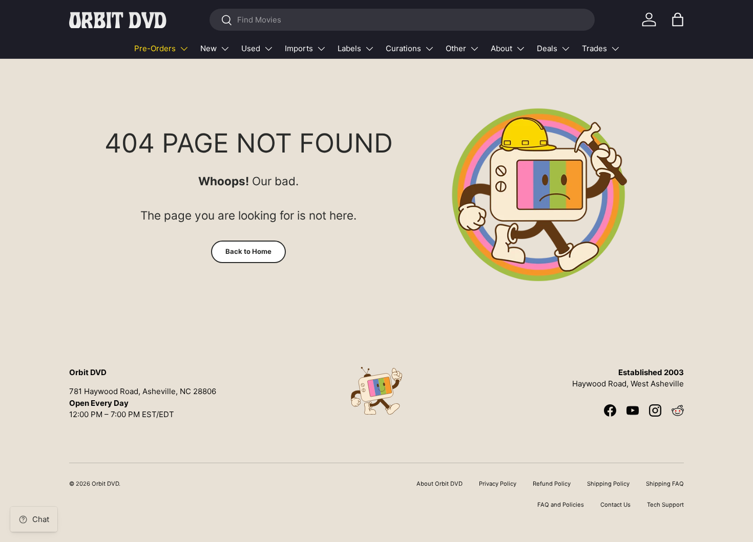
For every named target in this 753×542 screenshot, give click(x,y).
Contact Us (615, 504)
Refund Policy (552, 483)
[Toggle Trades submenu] (615, 48)
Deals (547, 48)
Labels (349, 48)
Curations (403, 48)
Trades (594, 48)
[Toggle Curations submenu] (429, 48)
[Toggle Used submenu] (268, 48)
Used (250, 48)
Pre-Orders (155, 48)
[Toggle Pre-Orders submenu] (184, 48)
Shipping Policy (608, 483)
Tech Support (665, 504)
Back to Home (248, 251)
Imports (299, 48)
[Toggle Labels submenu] (369, 48)
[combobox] (402, 20)
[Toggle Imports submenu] (321, 48)
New (208, 48)
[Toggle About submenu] (520, 48)
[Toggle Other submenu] (474, 48)
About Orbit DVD (439, 483)
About (501, 48)
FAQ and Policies (560, 504)
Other (456, 48)
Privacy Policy (497, 483)
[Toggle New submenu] (225, 48)
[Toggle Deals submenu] (565, 48)
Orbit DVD (105, 483)
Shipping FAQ (665, 483)
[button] (677, 19)
